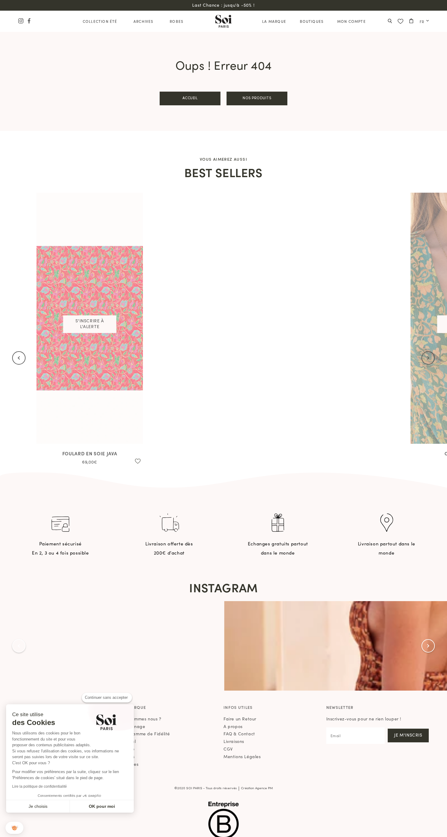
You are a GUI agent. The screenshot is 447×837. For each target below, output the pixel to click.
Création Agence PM (257, 788)
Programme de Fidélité (145, 733)
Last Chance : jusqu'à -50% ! (223, 5)
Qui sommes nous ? (141, 719)
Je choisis (38, 806)
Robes (176, 21)
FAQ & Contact (239, 733)
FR (422, 21)
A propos (233, 726)
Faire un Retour (240, 719)
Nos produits (257, 98)
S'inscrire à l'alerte (89, 324)
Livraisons (234, 741)
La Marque (274, 21)
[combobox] (423, 21)
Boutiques (312, 21)
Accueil (190, 98)
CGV (228, 749)
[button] (14, 828)
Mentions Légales (242, 756)
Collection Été (100, 21)
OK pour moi (102, 806)
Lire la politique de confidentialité (39, 786)
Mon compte (351, 21)
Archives (143, 21)
